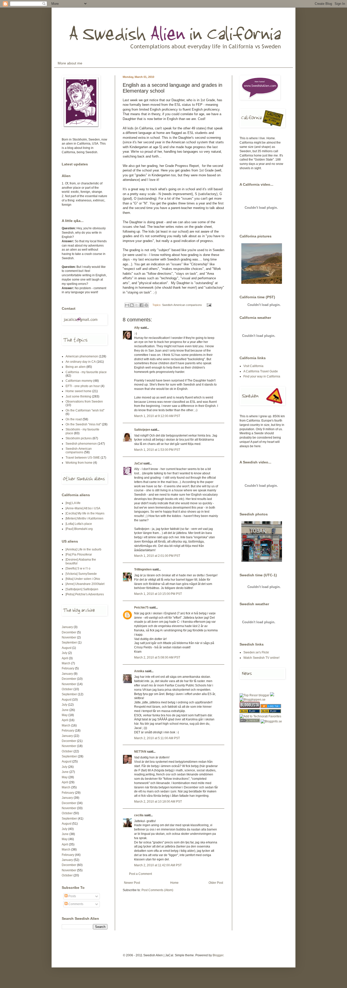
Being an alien (76, 367)
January (67, 627)
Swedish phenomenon (81, 443)
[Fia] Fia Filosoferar (79, 554)
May (65, 715)
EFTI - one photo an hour (83, 386)
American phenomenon (82, 356)
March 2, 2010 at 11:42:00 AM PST (158, 865)
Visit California (253, 366)
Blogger (218, 955)
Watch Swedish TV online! (261, 658)
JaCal (138, 463)
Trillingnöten (143, 569)
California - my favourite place (86, 372)
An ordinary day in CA (81, 361)
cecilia (139, 815)
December (69, 632)
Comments (75, 904)
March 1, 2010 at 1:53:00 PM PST (157, 450)
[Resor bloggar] (254, 695)
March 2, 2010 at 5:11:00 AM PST (157, 738)
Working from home (79, 462)
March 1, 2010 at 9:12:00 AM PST (157, 416)
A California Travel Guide (260, 371)
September (69, 642)
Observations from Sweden (84, 401)
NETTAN (140, 751)
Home (174, 883)
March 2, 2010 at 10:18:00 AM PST (158, 801)
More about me (70, 63)
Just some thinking (78, 396)
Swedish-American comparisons (182, 304)
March (66, 663)
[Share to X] (136, 305)
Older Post (216, 883)
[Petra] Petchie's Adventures (85, 594)
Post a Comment (140, 874)
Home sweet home (78, 391)
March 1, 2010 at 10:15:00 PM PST (158, 594)
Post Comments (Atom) (157, 890)
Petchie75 (141, 607)
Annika (139, 671)
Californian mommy (79, 381)
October (67, 689)
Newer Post (132, 883)
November (69, 637)
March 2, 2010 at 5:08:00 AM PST (157, 657)
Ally (137, 328)
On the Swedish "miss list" (83, 424)
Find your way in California (261, 376)
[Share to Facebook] (141, 305)
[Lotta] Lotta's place (79, 524)
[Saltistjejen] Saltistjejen (82, 589)
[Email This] (127, 305)
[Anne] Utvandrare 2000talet (85, 584)
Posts (72, 896)
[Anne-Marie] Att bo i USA (83, 508)
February (68, 668)
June (65, 710)
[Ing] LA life (73, 503)
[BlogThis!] (131, 305)
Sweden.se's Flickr (256, 652)
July (64, 653)
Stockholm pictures (79, 438)
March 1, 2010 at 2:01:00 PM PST (157, 556)
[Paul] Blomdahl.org (79, 529)
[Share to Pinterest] (146, 305)
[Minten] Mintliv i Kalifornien (84, 518)
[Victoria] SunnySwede (81, 574)
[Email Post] (208, 304)
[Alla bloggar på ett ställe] (271, 721)
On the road (74, 419)
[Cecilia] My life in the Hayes (85, 513)
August (66, 648)
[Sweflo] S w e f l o (78, 568)
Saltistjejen (142, 429)
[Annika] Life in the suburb (83, 549)
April (65, 658)
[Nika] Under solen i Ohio (83, 579)
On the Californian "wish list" (85, 410)
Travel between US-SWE (83, 457)
